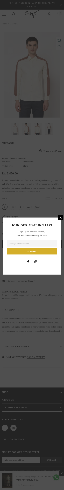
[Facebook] (28, 261)
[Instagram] (35, 261)
